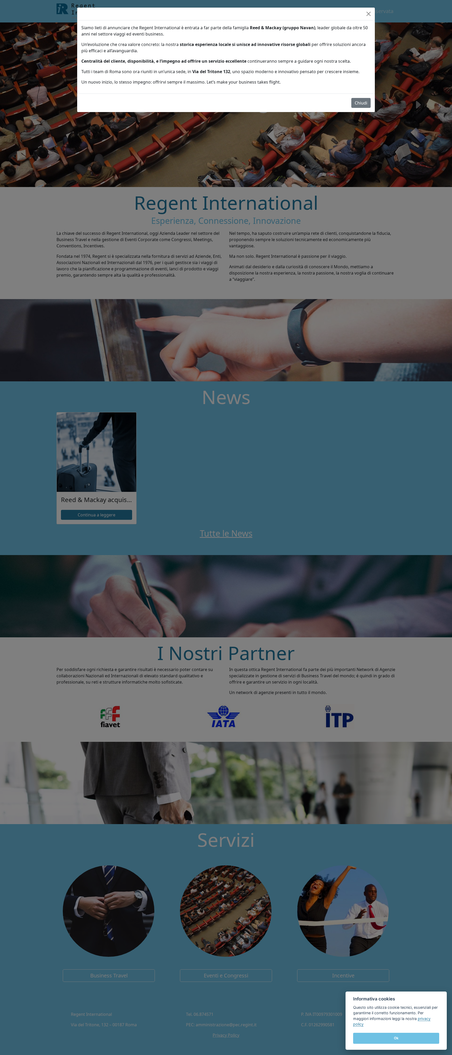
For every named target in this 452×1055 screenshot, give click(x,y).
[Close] (368, 14)
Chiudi (361, 103)
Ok (396, 1038)
